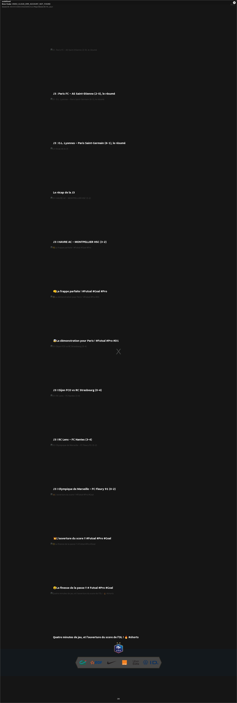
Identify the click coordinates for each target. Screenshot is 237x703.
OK (118, 699)
